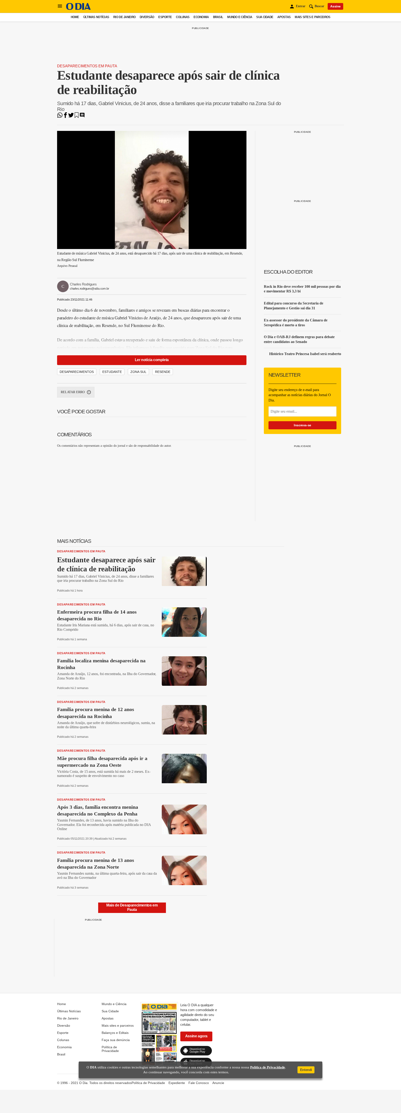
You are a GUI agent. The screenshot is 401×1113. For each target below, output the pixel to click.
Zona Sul (138, 372)
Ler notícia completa (152, 360)
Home (75, 17)
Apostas (284, 17)
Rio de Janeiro (124, 17)
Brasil (218, 17)
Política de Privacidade (110, 1049)
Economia (201, 17)
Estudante (112, 372)
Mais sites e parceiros (312, 17)
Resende (162, 372)
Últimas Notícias (96, 17)
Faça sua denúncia (116, 1040)
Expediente (176, 1083)
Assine (335, 6)
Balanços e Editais (115, 1033)
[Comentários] (82, 117)
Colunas (182, 17)
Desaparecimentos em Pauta (87, 66)
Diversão (147, 17)
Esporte (165, 17)
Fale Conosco (198, 1083)
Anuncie (218, 1083)
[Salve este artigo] (76, 117)
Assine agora (196, 1036)
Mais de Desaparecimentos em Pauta (132, 907)
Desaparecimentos (77, 372)
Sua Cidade (264, 17)
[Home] (78, 9)
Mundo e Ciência (239, 17)
